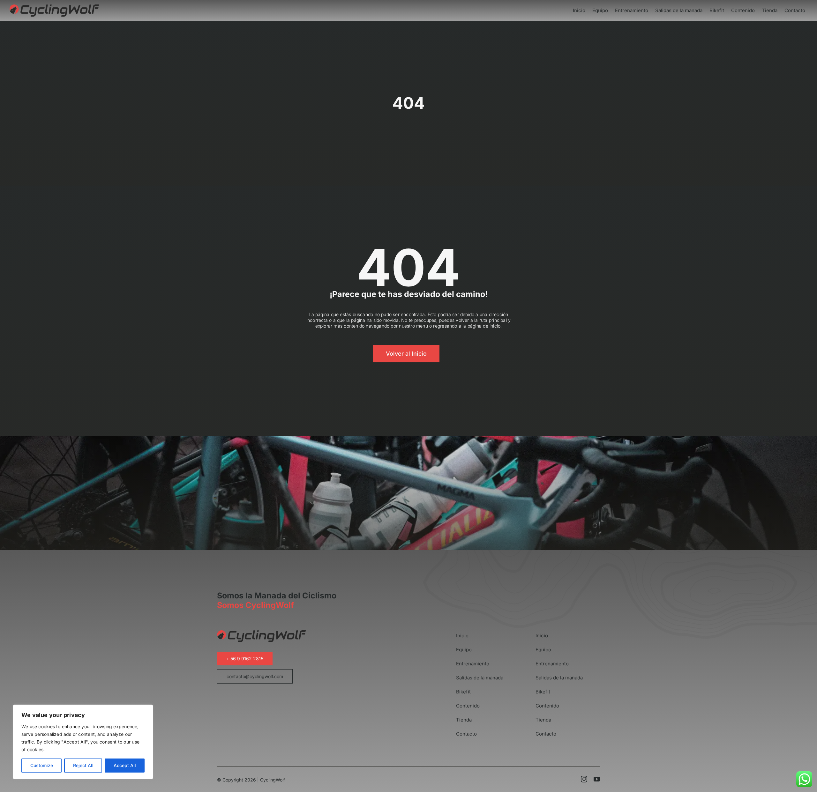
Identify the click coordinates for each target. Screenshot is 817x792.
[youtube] (597, 779)
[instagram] (584, 779)
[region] (83, 742)
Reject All (83, 765)
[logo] (54, 6)
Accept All (125, 765)
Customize (41, 765)
